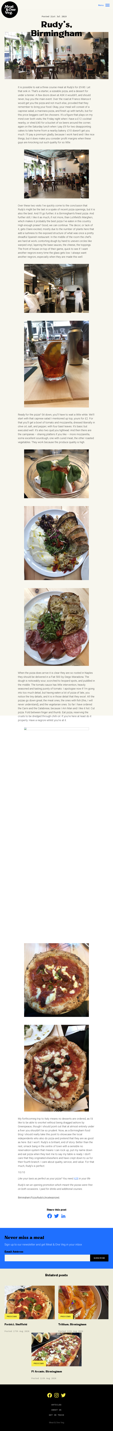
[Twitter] (56, 1217)
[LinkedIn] (63, 1217)
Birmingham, (24, 1197)
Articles (56, 1405)
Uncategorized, (52, 1197)
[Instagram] (56, 1396)
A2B (76, 1178)
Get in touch (56, 1415)
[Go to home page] (9, 9)
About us (56, 1410)
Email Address (14, 1251)
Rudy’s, (40, 1197)
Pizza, (34, 1197)
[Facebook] (49, 1217)
